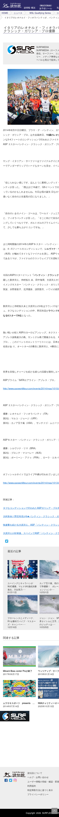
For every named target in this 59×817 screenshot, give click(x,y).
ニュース (18, 12)
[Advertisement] (23, 744)
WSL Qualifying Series (40, 12)
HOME (5, 12)
